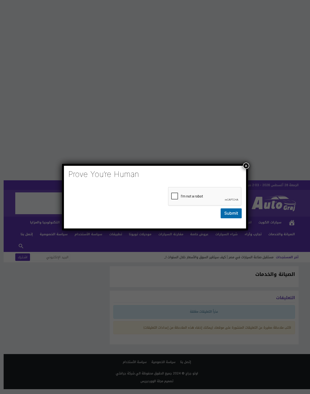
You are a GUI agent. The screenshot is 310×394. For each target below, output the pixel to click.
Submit (231, 213)
